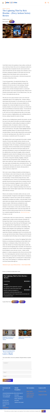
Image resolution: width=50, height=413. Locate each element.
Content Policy (6, 407)
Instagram (41, 394)
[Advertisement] (17, 51)
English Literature (30, 395)
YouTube (45, 394)
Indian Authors (30, 391)
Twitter (44, 391)
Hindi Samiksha (30, 396)
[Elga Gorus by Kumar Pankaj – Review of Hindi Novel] (9, 344)
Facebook (41, 391)
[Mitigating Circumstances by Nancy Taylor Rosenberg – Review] (9, 330)
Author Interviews (30, 393)
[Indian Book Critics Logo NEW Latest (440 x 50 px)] (9, 3)
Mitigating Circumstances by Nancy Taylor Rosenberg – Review (8, 338)
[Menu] (45, 2)
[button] (48, 2)
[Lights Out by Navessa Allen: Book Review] (25, 330)
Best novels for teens (25, 212)
